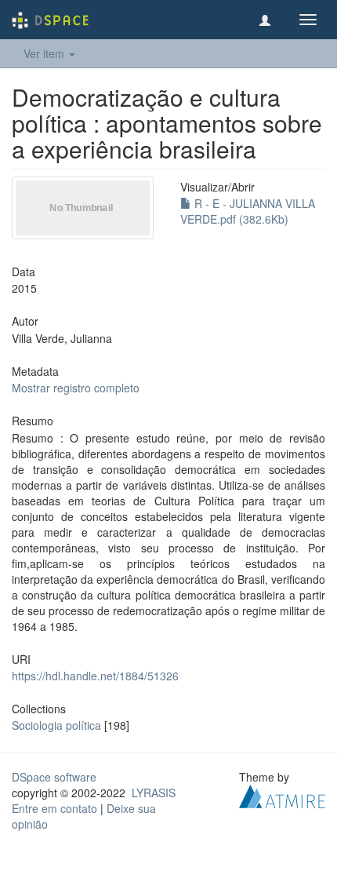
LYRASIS (154, 792)
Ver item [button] (45, 53)
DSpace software (54, 777)
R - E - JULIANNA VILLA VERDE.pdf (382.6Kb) (247, 211)
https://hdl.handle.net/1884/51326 (95, 675)
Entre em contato (54, 808)
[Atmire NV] (282, 795)
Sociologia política (56, 725)
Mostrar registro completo (76, 387)
